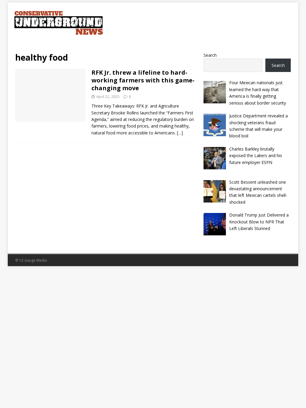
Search (210, 55)
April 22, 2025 (108, 96)
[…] (180, 133)
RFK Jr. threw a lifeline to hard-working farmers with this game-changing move (143, 80)
